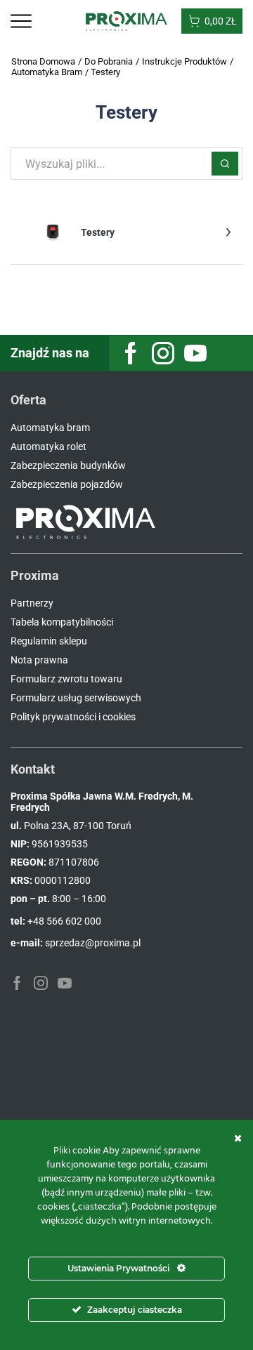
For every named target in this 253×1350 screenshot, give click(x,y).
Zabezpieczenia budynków (68, 465)
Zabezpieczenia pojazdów (67, 484)
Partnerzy (32, 603)
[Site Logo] (127, 20)
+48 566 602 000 (64, 921)
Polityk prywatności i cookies (73, 716)
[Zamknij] (238, 1138)
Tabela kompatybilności (62, 622)
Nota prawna (39, 660)
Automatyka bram (50, 427)
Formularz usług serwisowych (76, 697)
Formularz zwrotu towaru (66, 678)
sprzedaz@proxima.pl (93, 942)
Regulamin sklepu (49, 641)
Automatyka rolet (48, 446)
